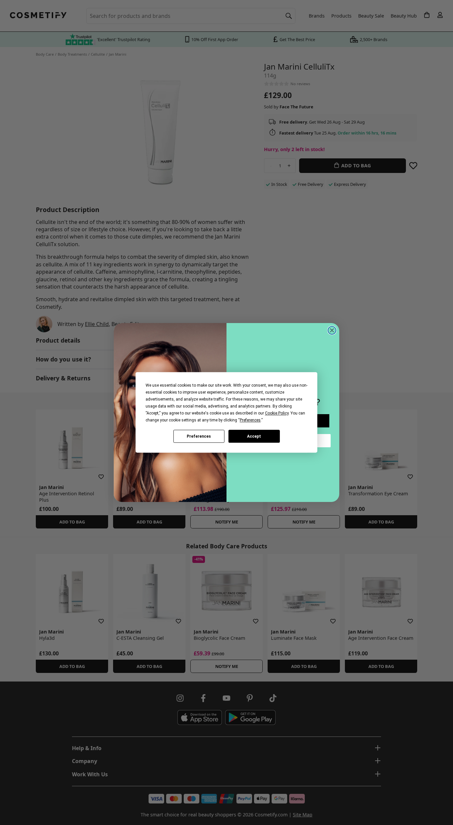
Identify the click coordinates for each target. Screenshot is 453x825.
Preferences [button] (250, 420)
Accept (254, 436)
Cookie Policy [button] (277, 413)
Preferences (199, 436)
